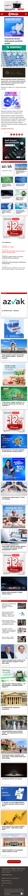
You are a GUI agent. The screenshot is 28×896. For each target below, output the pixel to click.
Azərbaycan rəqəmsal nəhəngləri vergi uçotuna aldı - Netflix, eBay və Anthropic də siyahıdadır (9, 630)
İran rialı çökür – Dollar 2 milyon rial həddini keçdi (8, 638)
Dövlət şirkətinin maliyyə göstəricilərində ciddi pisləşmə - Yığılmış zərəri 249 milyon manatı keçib (8, 614)
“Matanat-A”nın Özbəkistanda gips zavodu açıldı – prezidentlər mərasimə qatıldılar (9, 605)
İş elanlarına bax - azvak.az (8, 246)
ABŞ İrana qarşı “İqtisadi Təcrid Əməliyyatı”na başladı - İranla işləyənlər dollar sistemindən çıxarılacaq (9, 622)
